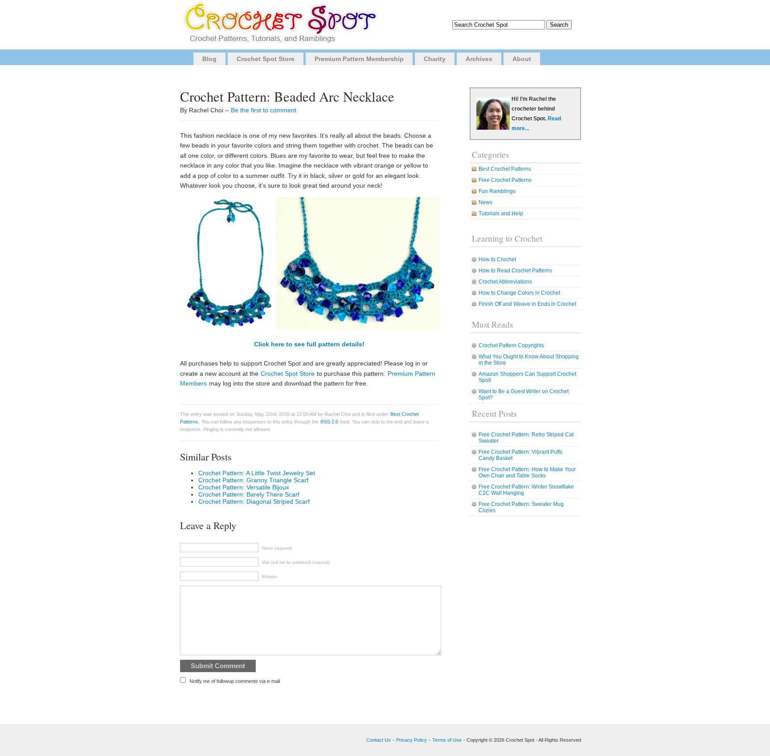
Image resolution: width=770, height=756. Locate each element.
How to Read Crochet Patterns (515, 270)
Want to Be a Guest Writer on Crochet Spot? (524, 394)
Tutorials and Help (501, 213)
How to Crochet (497, 259)
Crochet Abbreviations (505, 282)
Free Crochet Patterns (505, 180)
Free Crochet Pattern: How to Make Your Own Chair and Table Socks (527, 472)
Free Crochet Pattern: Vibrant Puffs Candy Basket (520, 455)
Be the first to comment (263, 110)
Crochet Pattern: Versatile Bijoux (243, 487)
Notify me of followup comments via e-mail (234, 681)
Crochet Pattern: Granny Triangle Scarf (253, 480)
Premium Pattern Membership (359, 58)
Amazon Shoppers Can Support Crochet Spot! (527, 377)
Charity (435, 58)
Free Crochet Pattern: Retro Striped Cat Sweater (526, 437)
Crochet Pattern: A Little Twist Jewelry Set (256, 473)
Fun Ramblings (497, 191)
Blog (209, 58)
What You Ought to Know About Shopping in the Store (529, 359)
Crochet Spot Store (266, 58)
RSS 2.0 (329, 421)
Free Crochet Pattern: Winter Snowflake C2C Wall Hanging (526, 490)
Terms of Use (447, 740)
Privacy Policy (411, 740)
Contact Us (378, 740)
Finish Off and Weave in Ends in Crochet (527, 304)
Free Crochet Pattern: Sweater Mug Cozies (521, 507)
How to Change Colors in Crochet (519, 293)
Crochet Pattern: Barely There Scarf (248, 494)
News (485, 202)
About (521, 58)
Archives (479, 58)
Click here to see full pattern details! (309, 344)
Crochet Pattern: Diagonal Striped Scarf (254, 501)
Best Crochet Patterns (505, 169)
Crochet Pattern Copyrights (511, 345)
